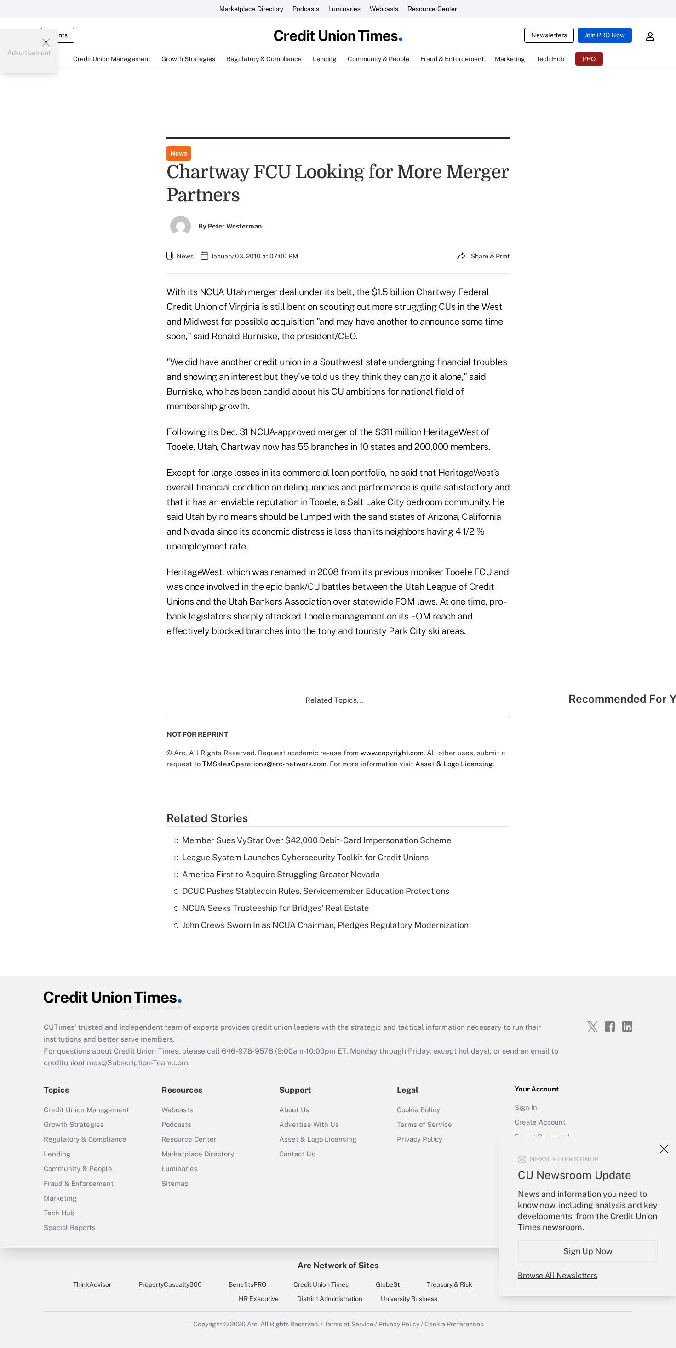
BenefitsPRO (247, 1284)
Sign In (526, 1107)
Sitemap (175, 1183)
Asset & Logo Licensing (317, 1139)
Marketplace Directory (251, 8)
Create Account (540, 1122)
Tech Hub (59, 1213)
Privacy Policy (419, 1139)
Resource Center (432, 8)
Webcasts (384, 8)
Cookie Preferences (453, 1324)
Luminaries (344, 8)
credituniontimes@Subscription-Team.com (116, 1062)
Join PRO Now (604, 35)
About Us (294, 1110)
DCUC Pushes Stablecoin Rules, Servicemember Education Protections (315, 891)
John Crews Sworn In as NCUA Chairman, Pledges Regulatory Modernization (325, 925)
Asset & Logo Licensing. (454, 764)
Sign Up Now (588, 1251)
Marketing (60, 1198)
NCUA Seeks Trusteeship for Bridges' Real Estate (275, 908)
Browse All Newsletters (557, 1275)
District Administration (329, 1298)
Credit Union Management (86, 1110)
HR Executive (259, 1298)
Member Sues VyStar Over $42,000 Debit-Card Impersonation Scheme (316, 840)
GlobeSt (388, 1284)
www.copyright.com (392, 753)
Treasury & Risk (449, 1284)
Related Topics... (334, 700)
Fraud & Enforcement (79, 1183)
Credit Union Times (321, 1284)
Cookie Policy (418, 1110)
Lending (57, 1154)
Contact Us (297, 1154)
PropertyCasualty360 (170, 1284)
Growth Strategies (74, 1124)
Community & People (78, 1169)
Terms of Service (424, 1124)
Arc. (253, 1324)
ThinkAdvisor (92, 1284)
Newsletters (549, 35)
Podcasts (305, 8)
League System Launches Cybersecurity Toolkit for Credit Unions (305, 857)
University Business (409, 1298)
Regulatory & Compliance (85, 1139)
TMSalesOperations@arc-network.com (264, 764)
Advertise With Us (309, 1124)
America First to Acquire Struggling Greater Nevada (281, 874)
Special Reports (70, 1227)
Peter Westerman (235, 226)
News (178, 153)
